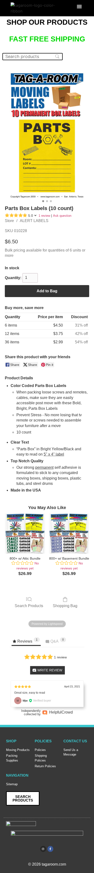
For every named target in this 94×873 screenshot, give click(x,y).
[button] (79, 6)
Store (9, 221)
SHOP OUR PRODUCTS (47, 22)
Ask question (62, 215)
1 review (44, 215)
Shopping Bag (65, 606)
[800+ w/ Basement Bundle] (69, 534)
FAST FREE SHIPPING (47, 39)
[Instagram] (43, 849)
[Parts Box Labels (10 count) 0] (47, 135)
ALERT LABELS (34, 221)
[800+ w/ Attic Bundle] (25, 534)
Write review (49, 670)
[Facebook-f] (50, 849)
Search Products (29, 606)
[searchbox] (32, 56)
